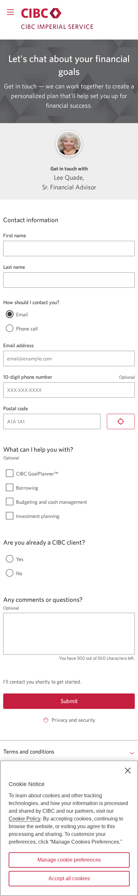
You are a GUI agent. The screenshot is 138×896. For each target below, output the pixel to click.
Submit (69, 701)
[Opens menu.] (10, 12)
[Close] (128, 770)
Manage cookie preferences (69, 860)
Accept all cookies (69, 878)
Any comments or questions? (42, 599)
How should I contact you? (31, 302)
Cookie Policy (24, 818)
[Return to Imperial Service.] (41, 13)
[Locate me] (121, 421)
